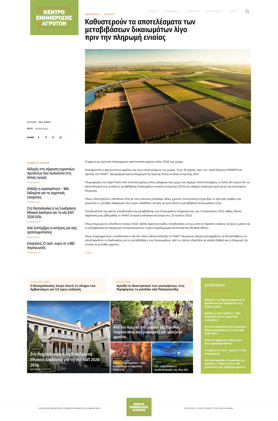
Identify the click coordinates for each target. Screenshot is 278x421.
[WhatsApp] (60, 137)
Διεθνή (118, 322)
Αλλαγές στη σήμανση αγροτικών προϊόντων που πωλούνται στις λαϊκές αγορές (50, 173)
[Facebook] (38, 137)
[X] (46, 137)
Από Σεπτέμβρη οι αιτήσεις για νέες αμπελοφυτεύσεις (52, 230)
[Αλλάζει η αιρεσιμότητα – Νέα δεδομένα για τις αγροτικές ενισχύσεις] (130, 357)
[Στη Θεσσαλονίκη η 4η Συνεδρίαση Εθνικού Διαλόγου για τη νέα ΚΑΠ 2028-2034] (68, 337)
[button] (247, 11)
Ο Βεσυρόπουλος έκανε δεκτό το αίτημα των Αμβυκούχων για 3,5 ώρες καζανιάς (63, 287)
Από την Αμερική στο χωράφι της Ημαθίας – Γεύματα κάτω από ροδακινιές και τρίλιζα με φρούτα (225, 364)
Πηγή (88, 252)
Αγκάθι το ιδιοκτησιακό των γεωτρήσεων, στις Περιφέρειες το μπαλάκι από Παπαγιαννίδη (151, 287)
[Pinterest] (53, 137)
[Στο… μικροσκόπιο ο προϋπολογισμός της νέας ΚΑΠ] (172, 357)
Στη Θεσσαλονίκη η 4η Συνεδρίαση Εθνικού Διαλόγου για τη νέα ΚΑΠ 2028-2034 (51, 212)
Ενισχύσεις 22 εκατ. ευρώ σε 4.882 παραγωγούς (51, 245)
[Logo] (139, 407)
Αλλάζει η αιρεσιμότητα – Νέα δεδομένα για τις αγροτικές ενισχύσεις (48, 192)
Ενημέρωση (33, 182)
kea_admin (44, 121)
